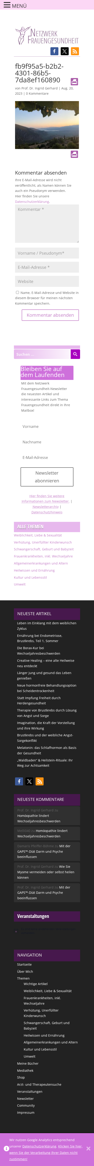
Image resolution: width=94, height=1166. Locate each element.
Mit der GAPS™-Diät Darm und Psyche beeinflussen (43, 851)
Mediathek (25, 1070)
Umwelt (20, 584)
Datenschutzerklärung (32, 201)
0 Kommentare (37, 93)
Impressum (25, 1112)
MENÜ (19, 5)
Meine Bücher (28, 1063)
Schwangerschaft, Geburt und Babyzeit (44, 549)
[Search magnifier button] (75, 354)
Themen (23, 978)
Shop (21, 1077)
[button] (54, 51)
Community (26, 1105)
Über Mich (25, 971)
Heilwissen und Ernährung (34, 570)
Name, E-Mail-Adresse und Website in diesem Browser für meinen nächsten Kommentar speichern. (47, 298)
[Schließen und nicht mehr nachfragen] (88, 1149)
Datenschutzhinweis (47, 512)
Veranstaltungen (29, 1091)
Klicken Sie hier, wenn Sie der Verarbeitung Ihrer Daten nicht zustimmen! (46, 1152)
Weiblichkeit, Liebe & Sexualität (38, 535)
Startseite (24, 964)
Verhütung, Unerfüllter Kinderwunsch (43, 542)
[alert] (47, 931)
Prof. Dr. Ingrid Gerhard (39, 88)
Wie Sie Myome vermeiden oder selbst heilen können (45, 872)
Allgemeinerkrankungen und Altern (41, 563)
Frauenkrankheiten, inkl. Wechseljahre (43, 556)
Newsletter (25, 1098)
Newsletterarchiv (46, 507)
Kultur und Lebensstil (30, 577)
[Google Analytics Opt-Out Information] (6, 1149)
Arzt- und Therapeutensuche (39, 1084)
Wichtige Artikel (36, 984)
